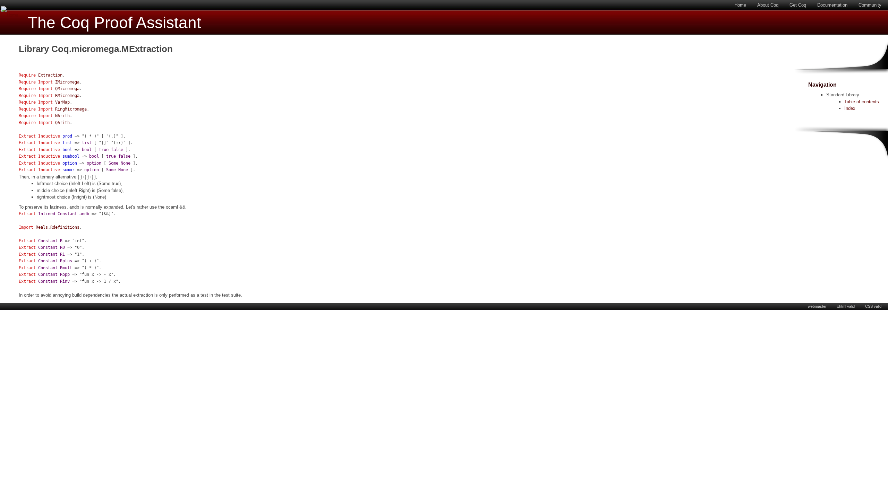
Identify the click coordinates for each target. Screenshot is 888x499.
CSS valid (873, 306)
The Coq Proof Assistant (114, 23)
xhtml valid (846, 306)
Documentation (832, 5)
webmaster (817, 306)
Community (870, 5)
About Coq (767, 5)
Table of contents (861, 101)
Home (740, 5)
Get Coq (797, 5)
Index (849, 108)
